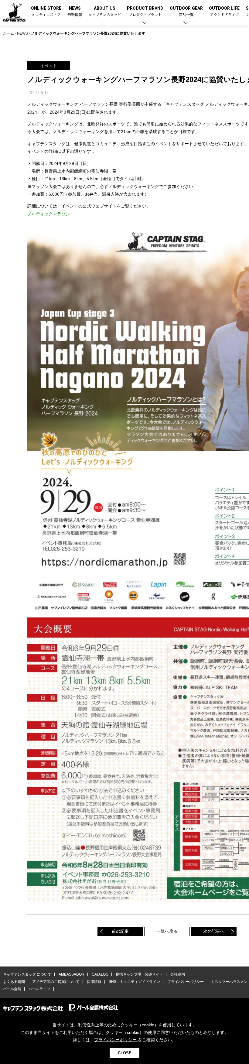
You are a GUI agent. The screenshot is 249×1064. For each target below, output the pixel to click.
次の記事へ (213, 931)
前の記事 (120, 931)
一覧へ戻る (167, 931)
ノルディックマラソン (48, 213)
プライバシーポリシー (185, 982)
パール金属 (12, 989)
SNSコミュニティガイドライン (134, 982)
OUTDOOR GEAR (186, 11)
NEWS (74, 11)
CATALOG (100, 974)
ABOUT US (104, 11)
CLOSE (124, 1053)
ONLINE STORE (46, 11)
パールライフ (39, 989)
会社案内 (177, 974)
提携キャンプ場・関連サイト (139, 974)
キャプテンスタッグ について (27, 974)
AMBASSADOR (71, 974)
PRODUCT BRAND (145, 11)
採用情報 (94, 982)
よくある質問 (14, 982)
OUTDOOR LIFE (224, 11)
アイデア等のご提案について (56, 982)
